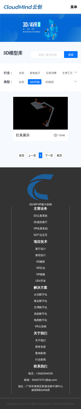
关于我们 (40, 340)
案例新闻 (40, 353)
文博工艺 (67, 73)
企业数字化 (40, 294)
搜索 (70, 54)
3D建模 (40, 261)
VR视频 (40, 274)
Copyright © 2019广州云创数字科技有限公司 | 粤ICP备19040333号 (41, 403)
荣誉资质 (40, 346)
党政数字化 (40, 313)
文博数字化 (40, 307)
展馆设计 (40, 255)
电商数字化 (40, 320)
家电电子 (35, 73)
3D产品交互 (40, 235)
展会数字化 (40, 301)
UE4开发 (40, 280)
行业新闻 (40, 359)
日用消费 (51, 73)
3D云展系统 (40, 215)
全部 (21, 73)
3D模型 (49, 82)
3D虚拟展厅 (40, 222)
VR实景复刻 (41, 228)
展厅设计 (40, 248)
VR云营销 (40, 326)
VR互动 (40, 268)
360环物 (35, 82)
